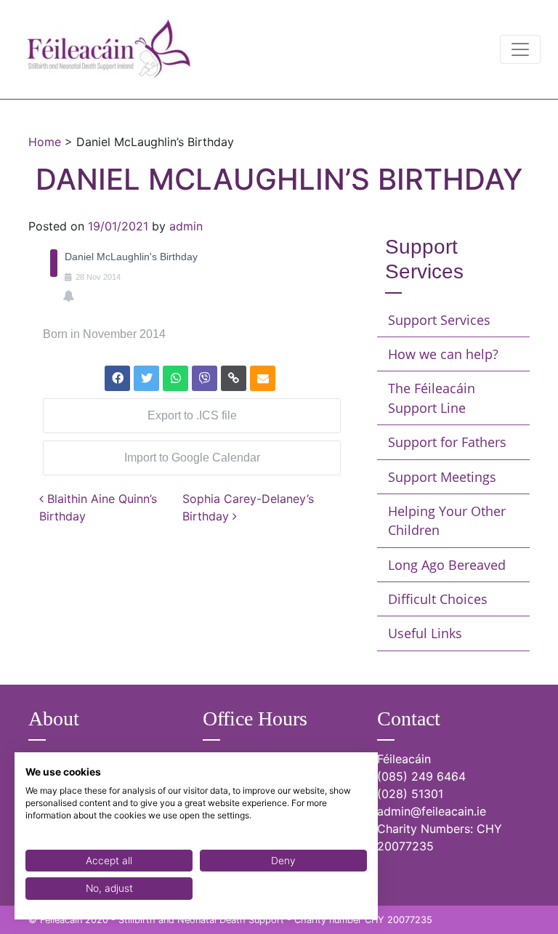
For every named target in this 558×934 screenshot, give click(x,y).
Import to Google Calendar (192, 457)
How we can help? (443, 354)
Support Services (439, 320)
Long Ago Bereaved (447, 564)
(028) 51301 (410, 793)
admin (186, 226)
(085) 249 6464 (421, 776)
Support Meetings (442, 477)
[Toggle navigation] (520, 49)
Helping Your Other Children (447, 520)
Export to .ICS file (192, 415)
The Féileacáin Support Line (431, 397)
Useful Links (425, 633)
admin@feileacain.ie (431, 811)
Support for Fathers (447, 442)
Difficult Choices (438, 599)
